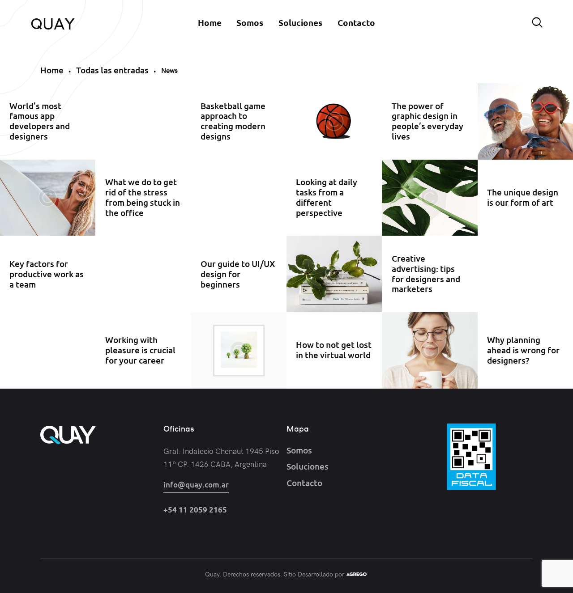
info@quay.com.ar (196, 484)
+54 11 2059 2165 (195, 509)
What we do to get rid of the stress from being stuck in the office (142, 197)
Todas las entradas (112, 70)
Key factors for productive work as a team (46, 274)
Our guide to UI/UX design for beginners (238, 274)
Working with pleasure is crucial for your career (140, 350)
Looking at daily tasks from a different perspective (326, 197)
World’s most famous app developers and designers (39, 121)
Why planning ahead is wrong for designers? (523, 350)
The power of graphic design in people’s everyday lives (427, 121)
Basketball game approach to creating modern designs (233, 121)
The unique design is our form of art (522, 197)
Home (52, 70)
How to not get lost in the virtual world (334, 350)
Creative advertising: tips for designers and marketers (426, 274)
